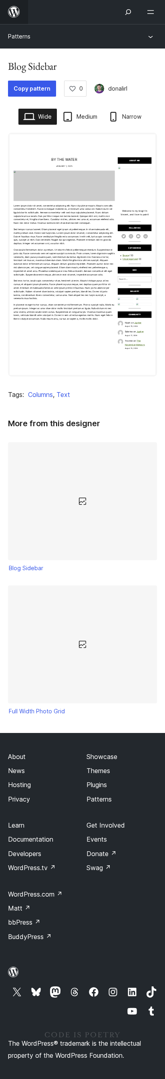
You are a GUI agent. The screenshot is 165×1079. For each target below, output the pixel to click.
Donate (102, 854)
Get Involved (106, 825)
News (16, 771)
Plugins (97, 785)
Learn (16, 825)
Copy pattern (32, 88)
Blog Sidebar (26, 568)
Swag (99, 868)
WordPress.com (35, 894)
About (17, 757)
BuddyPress (30, 937)
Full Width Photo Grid (37, 711)
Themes (98, 771)
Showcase (102, 757)
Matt (19, 908)
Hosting (19, 785)
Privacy (19, 799)
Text (63, 395)
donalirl (117, 88)
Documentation (30, 839)
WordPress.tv (32, 868)
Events (97, 839)
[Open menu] (152, 12)
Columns (40, 395)
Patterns (19, 36)
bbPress (24, 922)
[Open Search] (128, 12)
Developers (24, 854)
